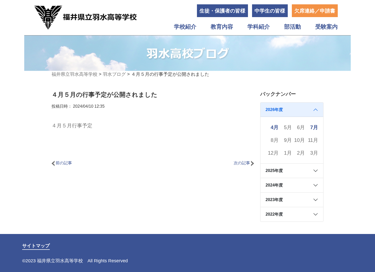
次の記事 (242, 163)
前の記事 (63, 163)
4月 (275, 127)
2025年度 (274, 170)
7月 (314, 127)
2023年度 (274, 199)
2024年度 (274, 185)
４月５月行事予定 (72, 125)
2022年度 (274, 214)
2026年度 (274, 109)
